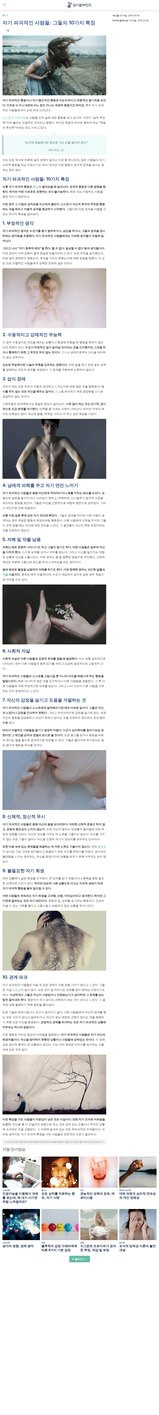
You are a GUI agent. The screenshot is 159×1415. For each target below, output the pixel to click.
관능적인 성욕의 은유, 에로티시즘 (97, 1195)
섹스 (82, 1190)
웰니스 (5, 15)
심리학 (122, 1242)
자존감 (16, 989)
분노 (36, 186)
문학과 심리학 (125, 1190)
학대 (64, 352)
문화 (82, 1242)
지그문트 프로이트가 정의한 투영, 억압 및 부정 (98, 1248)
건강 (58, 391)
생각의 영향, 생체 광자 (18, 1246)
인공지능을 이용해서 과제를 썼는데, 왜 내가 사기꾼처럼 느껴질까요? (20, 1198)
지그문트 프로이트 (14, 117)
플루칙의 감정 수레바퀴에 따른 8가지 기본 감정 (59, 1248)
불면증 (102, 846)
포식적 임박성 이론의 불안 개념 (137, 1248)
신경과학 (6, 1190)
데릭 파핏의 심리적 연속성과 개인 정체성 (137, 1195)
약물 (5, 574)
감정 (43, 1242)
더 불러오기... (79, 1259)
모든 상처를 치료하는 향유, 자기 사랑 (58, 1195)
